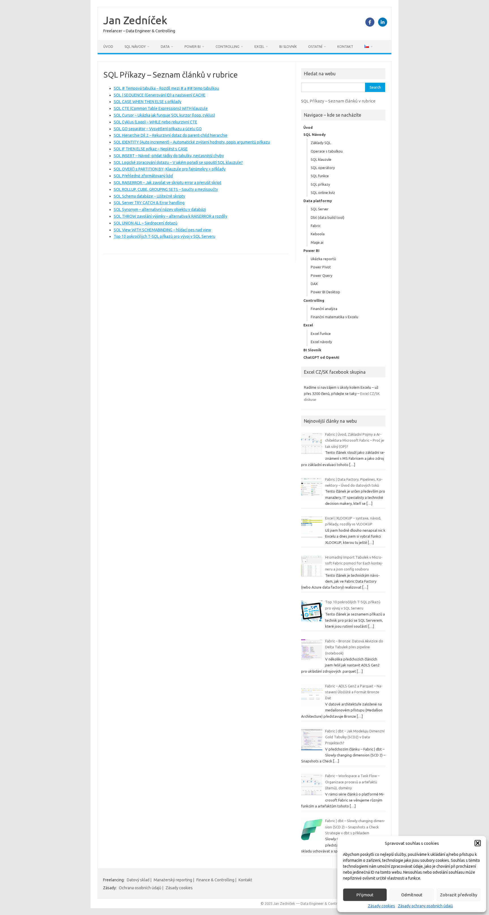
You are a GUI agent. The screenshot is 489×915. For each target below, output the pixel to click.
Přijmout (365, 894)
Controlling (227, 46)
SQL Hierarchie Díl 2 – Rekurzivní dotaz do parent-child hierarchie (171, 135)
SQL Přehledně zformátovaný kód (143, 176)
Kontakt (345, 46)
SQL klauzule (321, 159)
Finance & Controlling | (216, 880)
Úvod (108, 46)
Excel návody (321, 342)
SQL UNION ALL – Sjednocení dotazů (145, 223)
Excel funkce (321, 333)
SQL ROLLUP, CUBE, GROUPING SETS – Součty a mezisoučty (166, 189)
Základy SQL (321, 143)
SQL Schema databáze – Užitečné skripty (149, 196)
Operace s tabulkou (327, 151)
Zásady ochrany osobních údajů (425, 906)
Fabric (316, 226)
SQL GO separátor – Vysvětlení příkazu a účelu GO (158, 129)
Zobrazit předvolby (458, 894)
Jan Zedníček (135, 20)
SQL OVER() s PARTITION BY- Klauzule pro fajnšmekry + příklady (170, 169)
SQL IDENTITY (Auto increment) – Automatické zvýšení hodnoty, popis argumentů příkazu (192, 142)
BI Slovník (288, 46)
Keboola (318, 234)
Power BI (193, 46)
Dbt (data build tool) (327, 217)
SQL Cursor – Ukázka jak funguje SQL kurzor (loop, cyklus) (164, 115)
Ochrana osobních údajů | (141, 888)
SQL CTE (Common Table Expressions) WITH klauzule (161, 108)
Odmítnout (411, 894)
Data (165, 46)
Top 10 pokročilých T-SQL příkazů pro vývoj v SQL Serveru (164, 236)
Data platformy (317, 201)
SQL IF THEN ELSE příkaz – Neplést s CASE (151, 149)
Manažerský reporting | (174, 880)
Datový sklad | (139, 880)
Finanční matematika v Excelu (334, 317)
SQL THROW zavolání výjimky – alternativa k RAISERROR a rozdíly (170, 216)
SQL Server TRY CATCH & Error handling (149, 202)
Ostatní (315, 46)
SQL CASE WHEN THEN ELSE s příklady (147, 101)
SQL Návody (135, 46)
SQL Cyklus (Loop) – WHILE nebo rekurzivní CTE (155, 122)
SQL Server (320, 209)
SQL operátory (323, 168)
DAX (314, 284)
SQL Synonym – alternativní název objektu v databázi (160, 209)
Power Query (321, 275)
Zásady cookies (381, 906)
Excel (259, 46)
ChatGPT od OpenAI (321, 357)
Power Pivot (321, 267)
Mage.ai (317, 242)
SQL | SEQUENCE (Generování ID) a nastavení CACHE (159, 95)
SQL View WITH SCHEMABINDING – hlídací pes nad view (162, 230)
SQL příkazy (320, 184)
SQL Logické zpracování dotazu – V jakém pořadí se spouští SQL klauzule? (178, 162)
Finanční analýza (324, 309)
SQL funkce (320, 176)
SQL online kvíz (323, 192)
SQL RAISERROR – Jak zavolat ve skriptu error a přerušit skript (167, 182)
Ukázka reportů (323, 259)
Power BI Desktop (325, 292)
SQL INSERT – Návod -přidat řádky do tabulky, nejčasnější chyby (169, 155)
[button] (478, 843)
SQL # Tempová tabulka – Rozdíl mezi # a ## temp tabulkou (166, 88)
